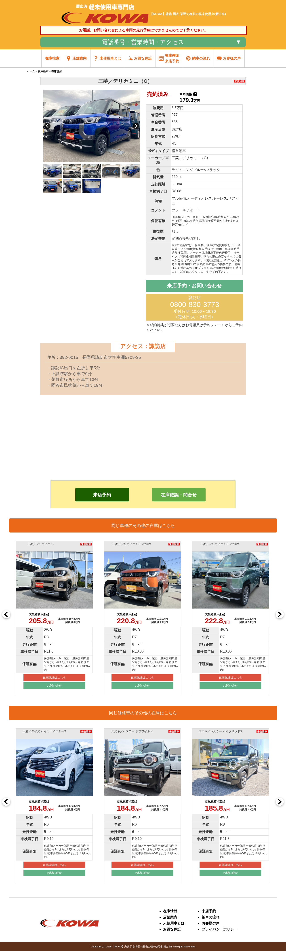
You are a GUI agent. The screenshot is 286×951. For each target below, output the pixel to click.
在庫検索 (43, 71)
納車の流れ (211, 917)
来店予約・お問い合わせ (194, 285)
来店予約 (102, 494)
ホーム (31, 71)
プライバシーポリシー (220, 929)
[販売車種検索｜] (105, 24)
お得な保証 (172, 929)
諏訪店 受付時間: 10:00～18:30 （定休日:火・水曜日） (194, 307)
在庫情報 (170, 911)
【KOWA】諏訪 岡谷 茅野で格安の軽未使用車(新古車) (142, 946)
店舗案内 (170, 917)
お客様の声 (211, 923)
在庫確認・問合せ (179, 494)
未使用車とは (174, 923)
